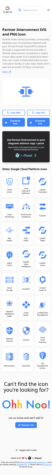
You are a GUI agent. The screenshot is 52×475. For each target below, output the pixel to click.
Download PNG (15, 122)
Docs (5, 71)
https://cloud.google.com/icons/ (32, 462)
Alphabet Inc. (22, 464)
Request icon (27, 425)
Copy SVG (40, 112)
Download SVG (40, 122)
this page (46, 464)
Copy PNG (15, 112)
